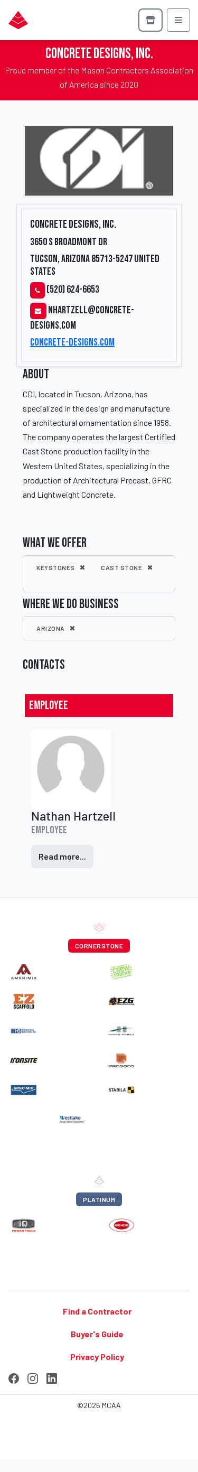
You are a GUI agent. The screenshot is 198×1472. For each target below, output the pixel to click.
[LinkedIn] (51, 1377)
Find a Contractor (97, 1311)
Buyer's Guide (97, 1334)
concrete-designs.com (72, 342)
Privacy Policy (97, 1357)
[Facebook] (13, 1377)
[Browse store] (150, 20)
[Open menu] (178, 20)
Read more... (62, 856)
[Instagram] (32, 1377)
